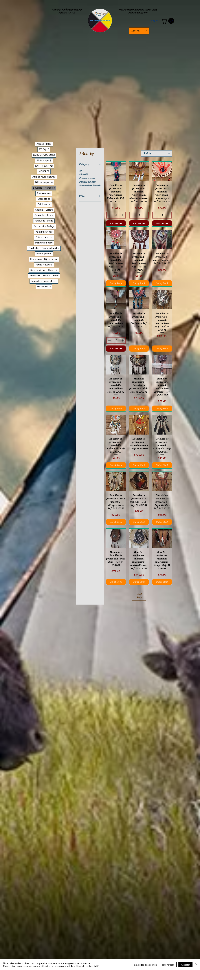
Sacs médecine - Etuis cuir (43, 270)
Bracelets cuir (44, 193)
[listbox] (139, 30)
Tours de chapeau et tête (44, 281)
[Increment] (123, 215)
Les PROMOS (44, 286)
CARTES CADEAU (44, 166)
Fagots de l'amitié (44, 221)
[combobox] (156, 153)
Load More (139, 596)
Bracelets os (44, 199)
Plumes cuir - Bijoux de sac (44, 259)
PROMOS (83, 174)
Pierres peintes (43, 254)
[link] (168, 21)
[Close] (196, 965)
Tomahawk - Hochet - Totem (44, 276)
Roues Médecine (44, 265)
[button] (139, 30)
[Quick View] (116, 171)
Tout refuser (168, 964)
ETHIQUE (44, 149)
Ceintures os (44, 204)
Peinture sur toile (43, 243)
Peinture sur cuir (87, 178)
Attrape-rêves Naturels (89, 186)
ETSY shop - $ (44, 160)
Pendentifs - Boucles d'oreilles (44, 248)
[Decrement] (109, 215)
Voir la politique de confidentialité (83, 966)
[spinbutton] (116, 215)
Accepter (185, 964)
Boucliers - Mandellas (44, 188)
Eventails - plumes (44, 215)
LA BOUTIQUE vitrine (44, 155)
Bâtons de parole (44, 182)
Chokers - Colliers (44, 210)
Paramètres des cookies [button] (145, 964)
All (80, 171)
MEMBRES (44, 171)
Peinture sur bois (87, 182)
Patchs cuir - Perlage (43, 226)
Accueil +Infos (44, 144)
